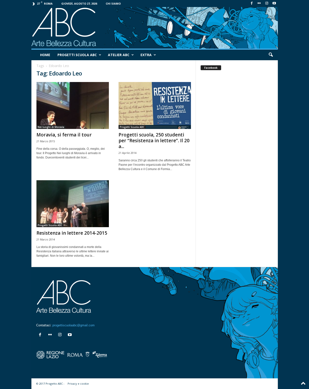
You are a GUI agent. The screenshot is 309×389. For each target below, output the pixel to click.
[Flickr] (259, 3)
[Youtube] (274, 3)
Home (45, 54)
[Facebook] (252, 3)
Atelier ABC (118, 54)
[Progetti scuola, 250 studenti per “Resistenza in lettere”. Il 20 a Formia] (155, 105)
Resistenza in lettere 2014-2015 (71, 233)
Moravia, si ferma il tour (64, 135)
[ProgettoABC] (154, 28)
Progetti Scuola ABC (77, 54)
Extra (146, 54)
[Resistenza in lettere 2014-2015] (72, 203)
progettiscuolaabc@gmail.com (73, 325)
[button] (270, 55)
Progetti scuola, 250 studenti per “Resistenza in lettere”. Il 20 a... (154, 141)
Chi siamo (113, 3)
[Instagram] (267, 3)
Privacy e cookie (78, 383)
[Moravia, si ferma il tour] (72, 105)
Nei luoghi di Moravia (51, 127)
